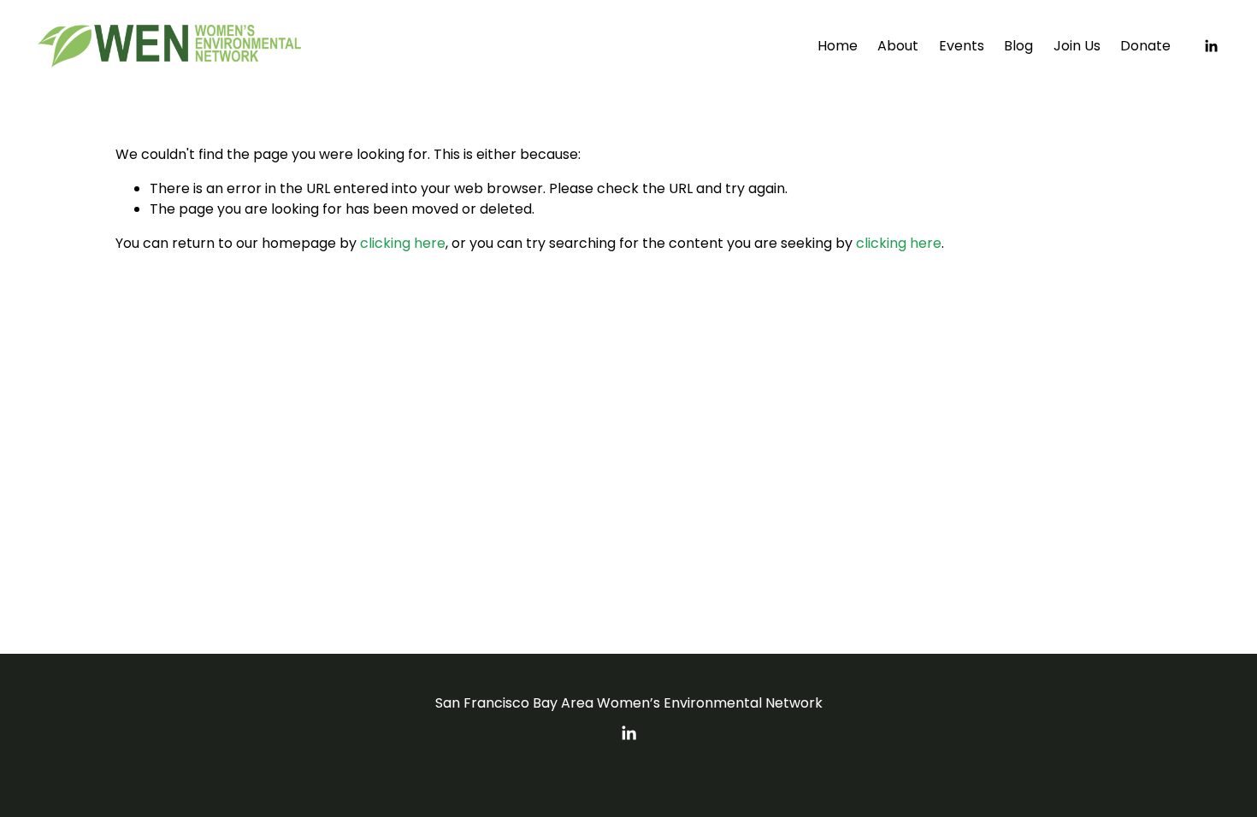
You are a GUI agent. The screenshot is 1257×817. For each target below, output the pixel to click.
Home (837, 46)
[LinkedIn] (1210, 46)
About (897, 46)
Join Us (1077, 46)
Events (961, 46)
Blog (1018, 46)
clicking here (403, 243)
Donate (1145, 46)
